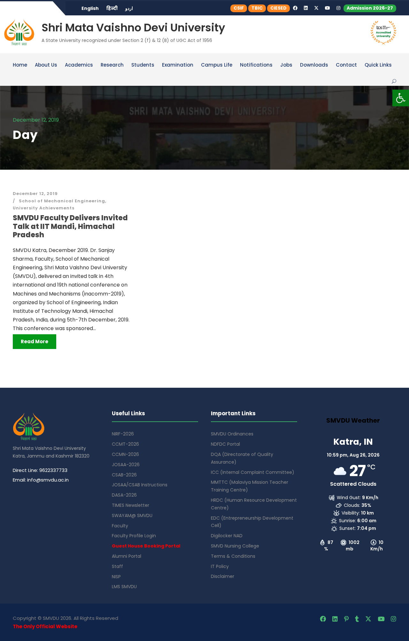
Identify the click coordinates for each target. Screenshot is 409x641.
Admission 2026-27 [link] (370, 8)
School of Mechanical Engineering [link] (62, 201)
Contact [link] (346, 65)
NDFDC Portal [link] (225, 444)
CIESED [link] (278, 8)
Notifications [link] (256, 65)
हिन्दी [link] (112, 8)
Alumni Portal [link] (126, 556)
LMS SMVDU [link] (124, 586)
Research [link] (112, 65)
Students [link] (142, 65)
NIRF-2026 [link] (123, 434)
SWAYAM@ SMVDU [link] (132, 515)
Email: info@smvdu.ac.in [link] (41, 479)
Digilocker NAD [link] (227, 535)
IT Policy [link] (220, 566)
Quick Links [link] (378, 65)
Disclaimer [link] (222, 576)
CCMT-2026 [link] (125, 444)
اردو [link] (129, 8)
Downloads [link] (314, 65)
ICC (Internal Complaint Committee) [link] (252, 472)
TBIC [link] (257, 8)
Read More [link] (34, 341)
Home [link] (20, 65)
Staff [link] (117, 566)
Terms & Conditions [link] (233, 556)
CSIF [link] (239, 8)
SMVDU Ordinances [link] (232, 434)
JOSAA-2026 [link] (126, 464)
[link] (400, 98)
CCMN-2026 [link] (125, 454)
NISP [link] (116, 576)
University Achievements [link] (43, 208)
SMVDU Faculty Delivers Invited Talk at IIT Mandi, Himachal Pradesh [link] (70, 226)
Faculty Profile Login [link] (134, 535)
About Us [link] (46, 65)
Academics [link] (79, 65)
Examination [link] (177, 65)
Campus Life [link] (216, 65)
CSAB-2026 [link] (124, 475)
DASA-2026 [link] (124, 495)
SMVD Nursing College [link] (235, 546)
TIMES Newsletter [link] (130, 505)
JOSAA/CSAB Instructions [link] (139, 485)
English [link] (90, 8)
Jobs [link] (286, 65)
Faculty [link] (120, 526)
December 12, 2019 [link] (35, 194)
